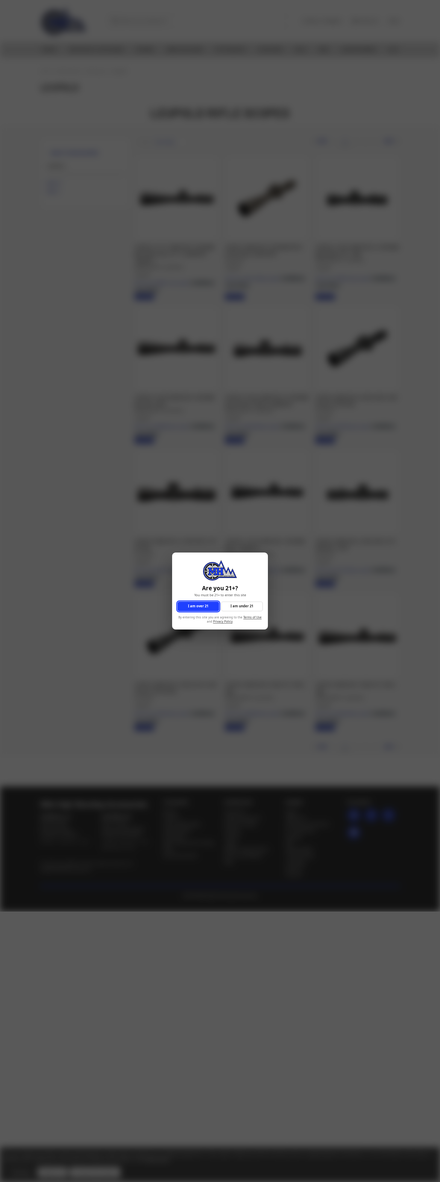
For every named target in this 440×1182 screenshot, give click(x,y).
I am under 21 (241, 606)
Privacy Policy (223, 622)
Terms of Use (252, 617)
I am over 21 (198, 606)
